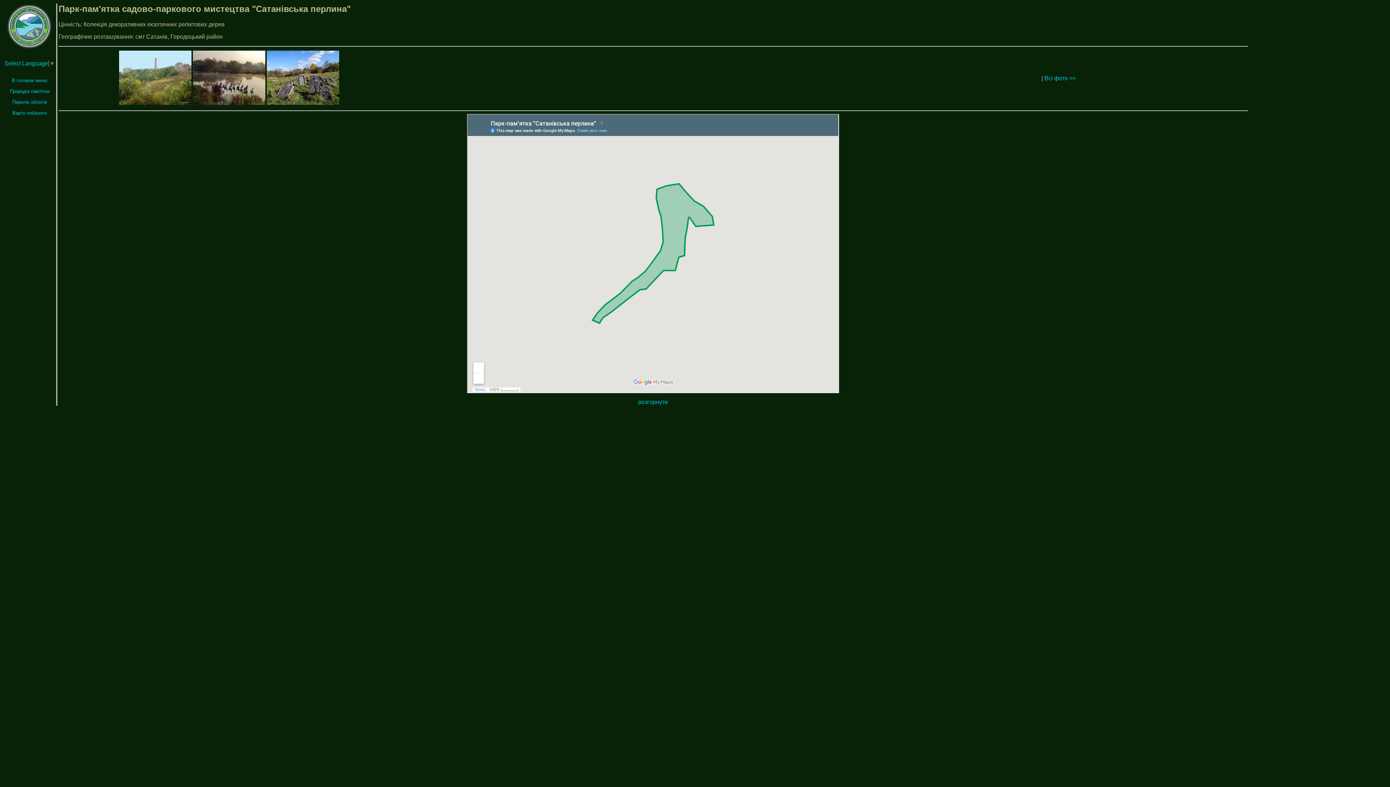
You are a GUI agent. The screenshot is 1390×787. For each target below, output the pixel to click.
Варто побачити (29, 113)
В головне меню (29, 80)
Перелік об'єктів (29, 102)
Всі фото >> (1060, 78)
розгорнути (653, 402)
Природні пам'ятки (30, 91)
